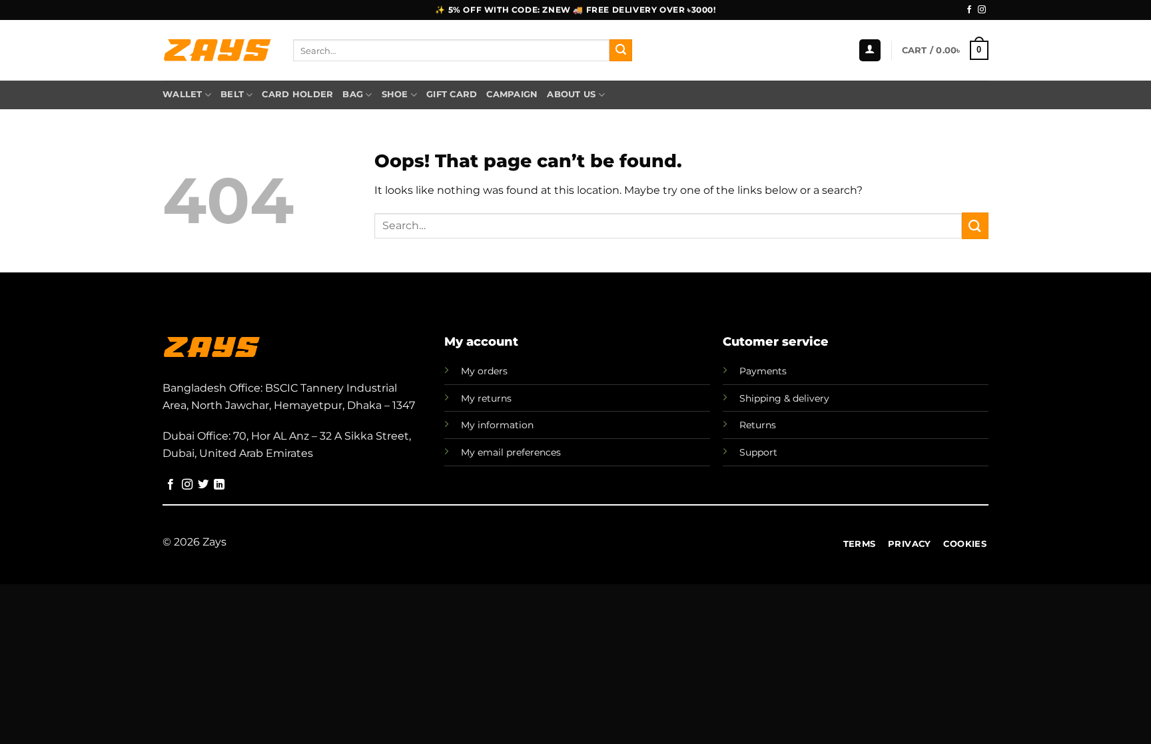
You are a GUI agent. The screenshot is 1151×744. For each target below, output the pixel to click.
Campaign (512, 94)
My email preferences (511, 452)
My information (497, 425)
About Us (571, 94)
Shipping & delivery (784, 398)
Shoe (395, 94)
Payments (763, 371)
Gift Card (451, 94)
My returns (486, 398)
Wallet (182, 94)
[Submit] (620, 50)
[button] (870, 50)
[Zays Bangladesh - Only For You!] (218, 50)
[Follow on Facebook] (969, 10)
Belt (232, 94)
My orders (484, 371)
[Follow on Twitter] (203, 485)
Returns (757, 425)
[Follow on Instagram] (982, 10)
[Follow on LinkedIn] (219, 485)
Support (758, 452)
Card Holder (297, 94)
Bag (352, 94)
